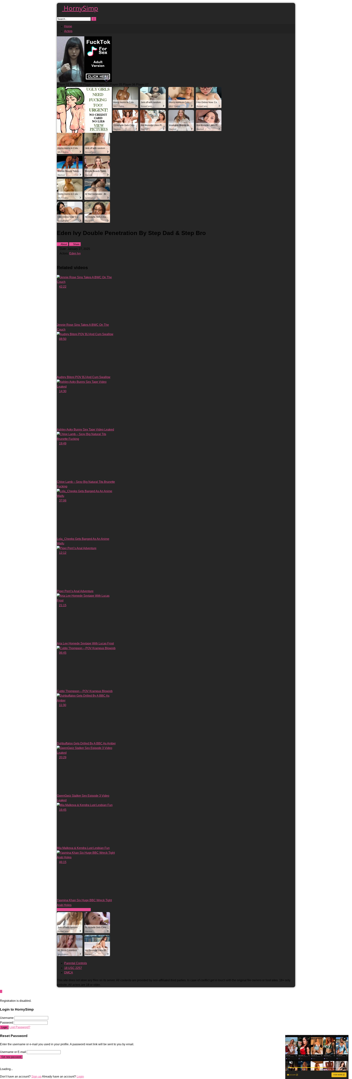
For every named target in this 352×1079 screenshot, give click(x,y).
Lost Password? (19, 1027)
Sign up (36, 1076)
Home (68, 26)
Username (7, 1017)
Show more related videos (74, 909)
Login (4, 1027)
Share (75, 244)
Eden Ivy (75, 253)
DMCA (68, 972)
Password (6, 1022)
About (63, 244)
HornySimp (80, 8)
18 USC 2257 (73, 967)
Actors (68, 31)
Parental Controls (75, 963)
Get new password (11, 1057)
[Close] (1, 996)
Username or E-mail (13, 1052)
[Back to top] (1, 991)
